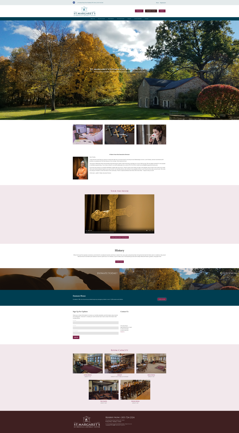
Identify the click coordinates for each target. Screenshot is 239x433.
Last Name (74, 325)
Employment (163, 2)
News (162, 11)
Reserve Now (151, 11)
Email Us (122, 331)
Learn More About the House (119, 237)
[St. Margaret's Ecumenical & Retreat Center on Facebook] (74, 2)
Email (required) (75, 330)
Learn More (119, 261)
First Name (74, 320)
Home (157, 2)
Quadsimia (108, 425)
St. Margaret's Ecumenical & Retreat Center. (116, 423)
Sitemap (115, 421)
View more (88, 134)
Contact (119, 421)
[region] (119, 70)
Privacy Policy (108, 421)
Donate (139, 11)
